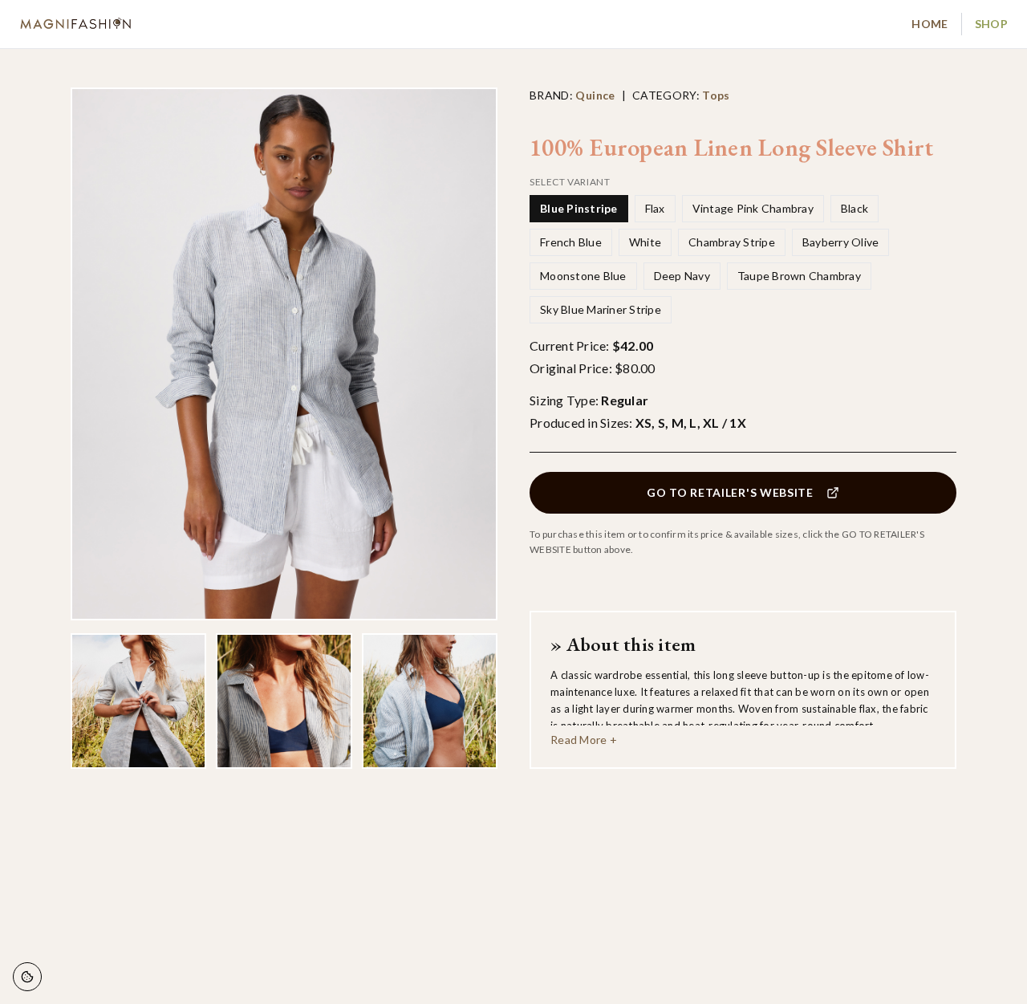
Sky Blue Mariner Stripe (600, 309)
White (645, 242)
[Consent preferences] (27, 976)
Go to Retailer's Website (730, 492)
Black (854, 208)
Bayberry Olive (840, 242)
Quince (595, 95)
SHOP (991, 23)
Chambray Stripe (731, 242)
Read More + (583, 739)
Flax (655, 208)
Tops (715, 95)
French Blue (571, 242)
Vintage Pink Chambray (753, 208)
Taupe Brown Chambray (799, 276)
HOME (929, 23)
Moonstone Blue (583, 276)
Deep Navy (682, 276)
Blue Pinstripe (579, 208)
